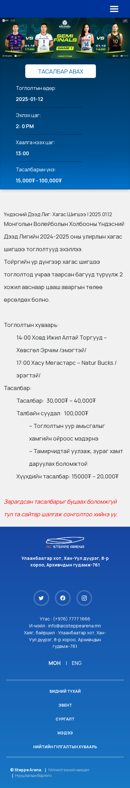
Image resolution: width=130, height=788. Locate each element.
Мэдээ (65, 733)
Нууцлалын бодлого (33, 775)
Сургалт (65, 719)
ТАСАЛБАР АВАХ (60, 71)
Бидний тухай (65, 691)
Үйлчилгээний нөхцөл (68, 770)
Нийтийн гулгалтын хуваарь (65, 746)
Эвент (65, 705)
